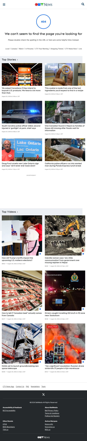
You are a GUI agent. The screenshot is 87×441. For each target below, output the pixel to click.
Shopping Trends (57, 49)
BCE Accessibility (9, 410)
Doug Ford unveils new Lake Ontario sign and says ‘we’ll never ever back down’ (20, 164)
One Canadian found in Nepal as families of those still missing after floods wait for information (65, 128)
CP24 (5, 424)
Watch (21, 49)
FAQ (27, 386)
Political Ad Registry (52, 416)
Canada (14, 49)
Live (80, 49)
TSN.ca (5, 430)
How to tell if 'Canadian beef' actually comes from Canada (22, 314)
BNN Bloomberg (9, 427)
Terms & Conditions (52, 413)
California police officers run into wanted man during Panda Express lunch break (63, 164)
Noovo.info (49, 424)
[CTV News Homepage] (43, 4)
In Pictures (29, 49)
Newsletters (35, 386)
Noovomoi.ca (50, 427)
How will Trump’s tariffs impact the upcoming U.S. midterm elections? (17, 259)
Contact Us (20, 386)
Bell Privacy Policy (51, 410)
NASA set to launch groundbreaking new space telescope (20, 367)
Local (7, 49)
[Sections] (4, 4)
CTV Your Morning (42, 49)
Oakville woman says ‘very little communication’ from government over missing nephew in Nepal (62, 260)
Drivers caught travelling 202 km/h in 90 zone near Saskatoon (65, 314)
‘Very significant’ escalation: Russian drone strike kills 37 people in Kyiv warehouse (64, 367)
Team (43, 386)
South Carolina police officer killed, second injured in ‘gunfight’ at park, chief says (21, 127)
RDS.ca (47, 430)
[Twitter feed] (43, 394)
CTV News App (8, 386)
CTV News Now (71, 49)
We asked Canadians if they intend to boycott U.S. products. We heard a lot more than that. (21, 90)
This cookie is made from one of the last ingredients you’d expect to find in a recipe (64, 89)
